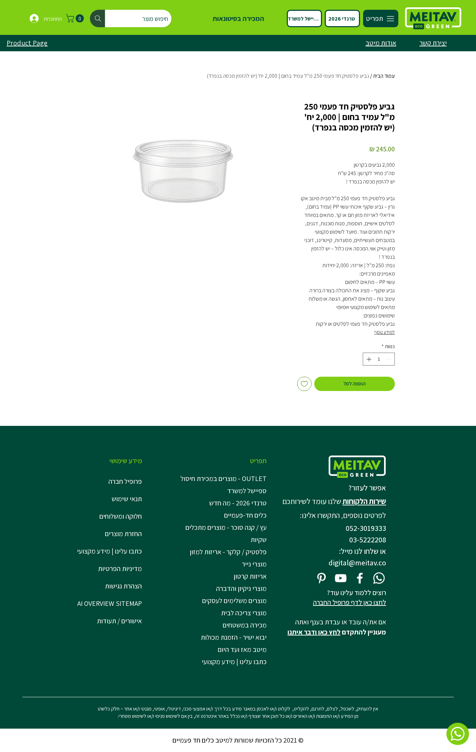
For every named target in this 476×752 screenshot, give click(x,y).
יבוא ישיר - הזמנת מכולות (234, 637)
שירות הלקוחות (364, 501)
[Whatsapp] (379, 578)
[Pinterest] (321, 578)
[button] (76, 18)
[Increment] (368, 359)
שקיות (259, 539)
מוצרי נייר (254, 564)
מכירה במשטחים (245, 625)
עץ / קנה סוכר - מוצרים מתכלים (226, 527)
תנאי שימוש (127, 498)
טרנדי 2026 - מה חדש (238, 502)
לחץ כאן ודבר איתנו (313, 632)
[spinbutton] (379, 359)
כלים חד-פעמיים (245, 515)
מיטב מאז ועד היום (242, 649)
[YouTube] (340, 578)
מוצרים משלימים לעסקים (234, 600)
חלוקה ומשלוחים (120, 516)
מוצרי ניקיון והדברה (241, 588)
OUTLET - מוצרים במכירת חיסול (225, 478)
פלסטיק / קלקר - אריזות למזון (228, 551)
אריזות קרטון (250, 576)
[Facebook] (360, 578)
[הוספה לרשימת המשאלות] (304, 384)
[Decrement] (389, 359)
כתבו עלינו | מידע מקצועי (109, 551)
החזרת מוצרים (123, 533)
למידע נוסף (384, 332)
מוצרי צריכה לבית (244, 612)
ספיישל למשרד (247, 490)
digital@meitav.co (357, 562)
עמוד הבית (384, 76)
